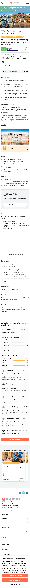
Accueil (3, 30)
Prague (7, 30)
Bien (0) (6, 342)
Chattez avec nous (15, 205)
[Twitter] (23, 493)
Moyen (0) (6, 345)
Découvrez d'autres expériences (17, 149)
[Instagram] (26, 493)
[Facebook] (19, 493)
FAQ (3, 547)
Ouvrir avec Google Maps (14, 254)
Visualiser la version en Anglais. (8, 10)
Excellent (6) (7, 339)
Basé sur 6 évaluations (12, 50)
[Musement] (15, 3)
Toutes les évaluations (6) (11, 337)
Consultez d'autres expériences (14, 140)
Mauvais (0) (6, 350)
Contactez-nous (5, 549)
